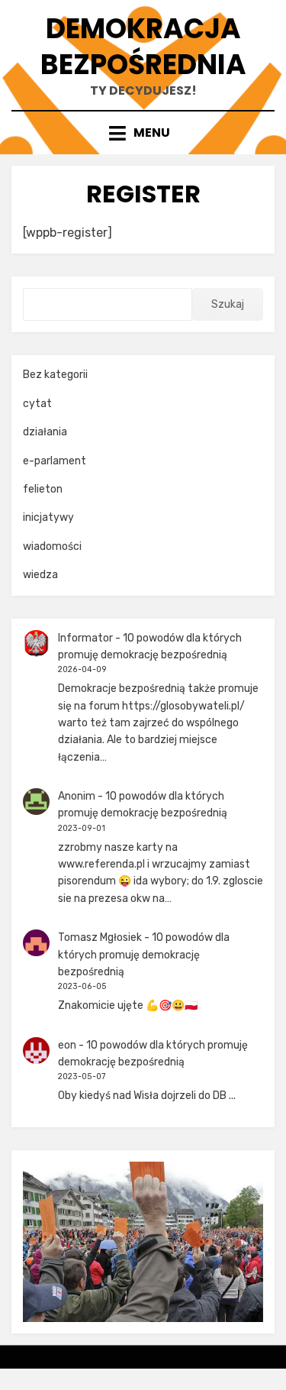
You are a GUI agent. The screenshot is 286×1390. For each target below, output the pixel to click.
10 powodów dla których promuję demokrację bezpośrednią (144, 954)
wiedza (40, 574)
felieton (43, 489)
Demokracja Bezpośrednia (143, 46)
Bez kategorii (55, 374)
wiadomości (52, 546)
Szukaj (227, 304)
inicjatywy (48, 517)
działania (45, 431)
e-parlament (54, 460)
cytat (37, 403)
